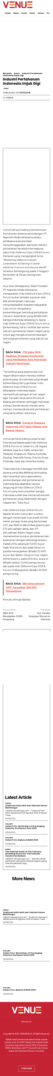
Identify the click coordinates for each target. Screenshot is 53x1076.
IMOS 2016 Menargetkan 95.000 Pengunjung (12, 616)
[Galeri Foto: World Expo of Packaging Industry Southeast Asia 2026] (26, 936)
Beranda (7, 73)
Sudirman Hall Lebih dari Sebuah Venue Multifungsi (26, 806)
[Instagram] (23, 1061)
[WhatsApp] (26, 104)
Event (17, 73)
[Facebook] (6, 104)
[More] (33, 104)
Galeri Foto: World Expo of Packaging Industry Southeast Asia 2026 (25, 827)
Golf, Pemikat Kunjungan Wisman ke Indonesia (39, 616)
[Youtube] (35, 1061)
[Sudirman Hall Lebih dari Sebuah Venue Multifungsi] (26, 895)
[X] (13, 104)
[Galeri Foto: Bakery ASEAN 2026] (26, 973)
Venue (9, 97)
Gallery (9, 824)
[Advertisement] (26, 46)
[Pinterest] (19, 104)
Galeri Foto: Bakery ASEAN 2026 (21, 840)
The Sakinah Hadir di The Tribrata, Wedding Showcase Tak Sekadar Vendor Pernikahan (23, 853)
